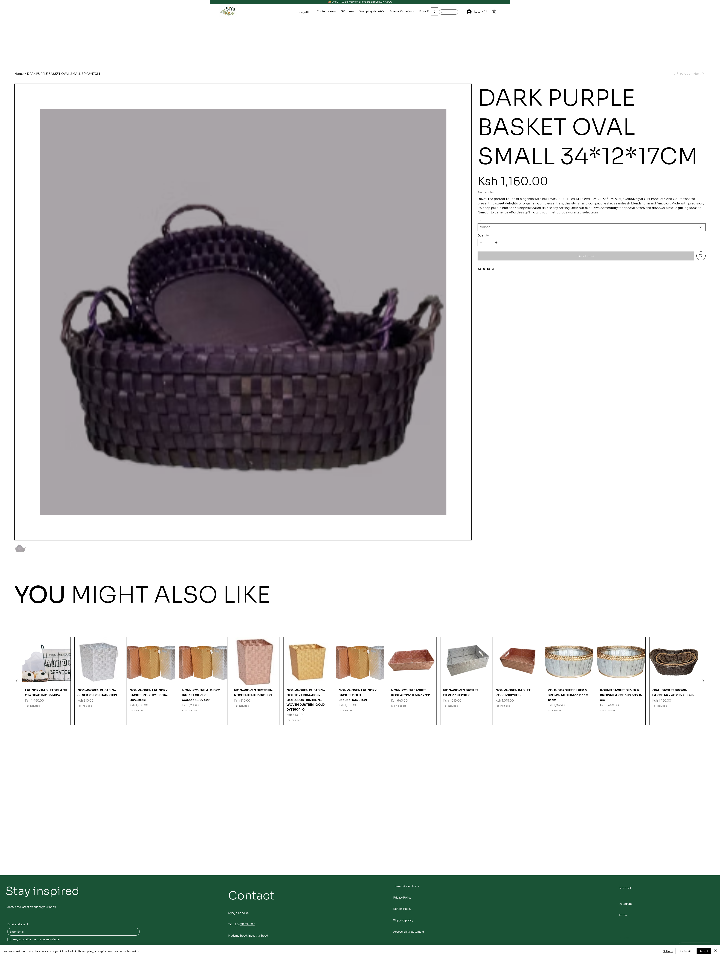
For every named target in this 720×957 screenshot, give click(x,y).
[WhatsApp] (479, 269)
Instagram (625, 903)
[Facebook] (484, 269)
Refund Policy (402, 909)
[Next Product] (703, 681)
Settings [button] (668, 951)
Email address (17, 924)
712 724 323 (247, 924)
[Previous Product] (16, 681)
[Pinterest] (488, 269)
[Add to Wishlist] (701, 255)
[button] (494, 11)
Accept (704, 951)
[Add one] (496, 242)
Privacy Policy (402, 897)
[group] (360, 681)
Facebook (625, 888)
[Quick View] (46, 661)
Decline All (685, 951)
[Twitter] (493, 269)
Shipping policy (403, 920)
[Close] (715, 951)
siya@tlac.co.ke (238, 913)
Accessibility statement (408, 931)
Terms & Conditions (406, 886)
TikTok (623, 915)
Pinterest (625, 938)
